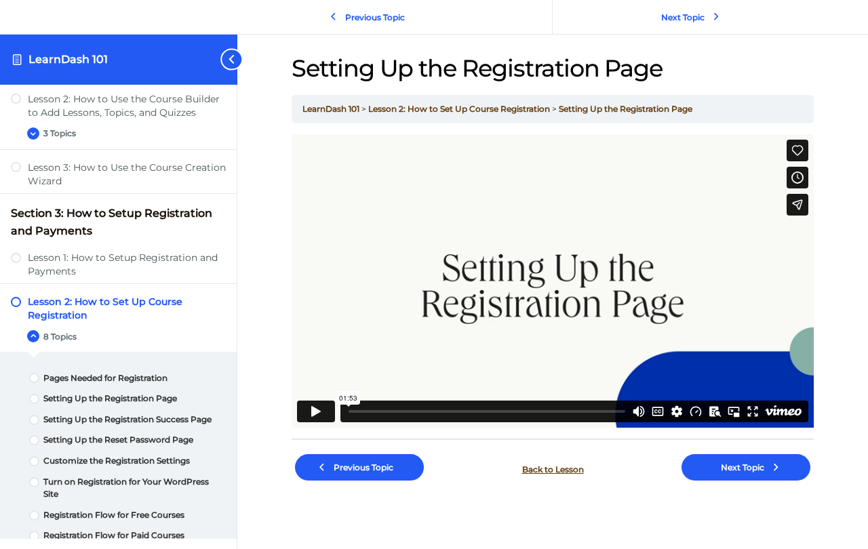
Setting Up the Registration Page (625, 109)
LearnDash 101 (68, 59)
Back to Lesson (553, 469)
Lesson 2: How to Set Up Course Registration (460, 109)
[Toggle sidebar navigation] (220, 59)
